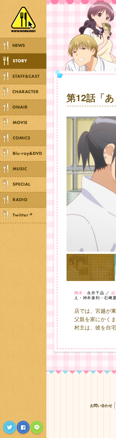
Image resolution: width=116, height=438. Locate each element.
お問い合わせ (101, 405)
